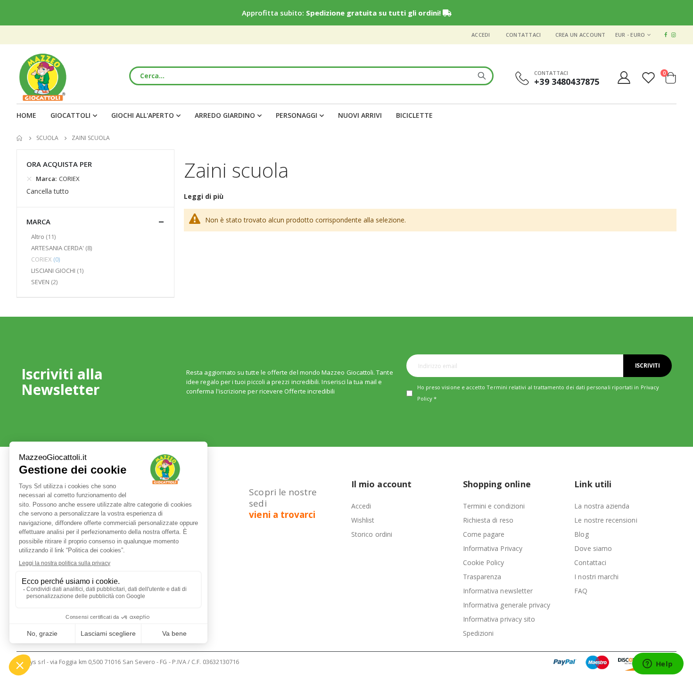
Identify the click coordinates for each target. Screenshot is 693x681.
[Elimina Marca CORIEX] (29, 178)
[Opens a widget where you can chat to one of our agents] (658, 664)
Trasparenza (482, 576)
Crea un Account (580, 34)
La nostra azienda (601, 505)
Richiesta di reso (488, 520)
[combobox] (311, 75)
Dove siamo (593, 548)
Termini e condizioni (494, 505)
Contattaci (523, 34)
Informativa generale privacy (507, 604)
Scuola (47, 138)
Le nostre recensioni (605, 520)
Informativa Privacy (492, 548)
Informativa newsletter (498, 590)
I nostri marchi (596, 576)
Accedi (480, 34)
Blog (581, 534)
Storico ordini (371, 534)
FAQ (580, 590)
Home (19, 138)
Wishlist (363, 520)
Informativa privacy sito (499, 619)
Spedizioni (478, 633)
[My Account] (624, 77)
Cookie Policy (483, 562)
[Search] (482, 75)
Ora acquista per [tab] (59, 164)
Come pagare (484, 534)
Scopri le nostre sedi (283, 503)
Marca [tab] (38, 221)
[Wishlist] (649, 77)
